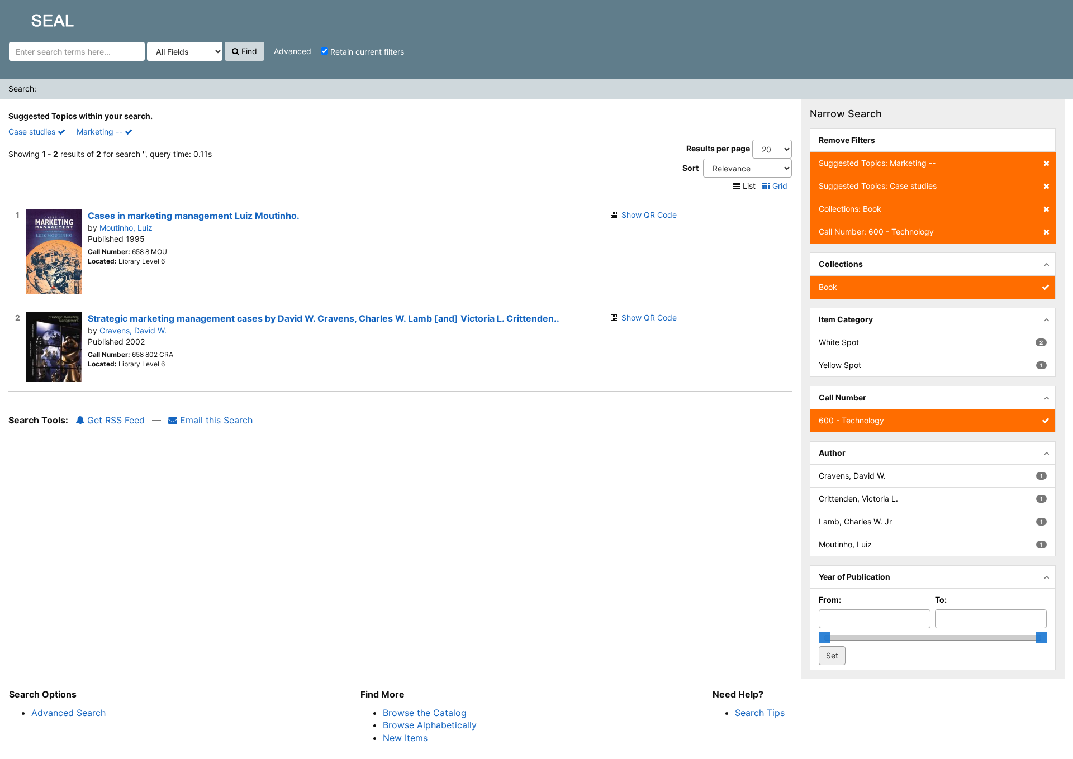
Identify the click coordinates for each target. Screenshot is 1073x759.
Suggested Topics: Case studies (878, 185)
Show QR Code (649, 214)
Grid (780, 185)
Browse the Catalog (425, 712)
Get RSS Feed (114, 420)
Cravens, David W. (133, 330)
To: (941, 599)
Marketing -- (101, 131)
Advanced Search (68, 712)
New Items (405, 737)
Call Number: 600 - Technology (876, 231)
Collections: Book (850, 208)
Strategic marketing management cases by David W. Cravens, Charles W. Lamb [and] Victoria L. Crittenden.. (323, 318)
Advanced (292, 51)
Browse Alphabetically (430, 725)
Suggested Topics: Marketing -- (877, 163)
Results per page (718, 148)
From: (830, 599)
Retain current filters (366, 51)
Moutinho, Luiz (126, 227)
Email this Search (215, 420)
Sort (690, 168)
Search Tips (760, 712)
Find (248, 51)
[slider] (824, 637)
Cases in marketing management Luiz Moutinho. (194, 215)
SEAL (31, 17)
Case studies (33, 131)
